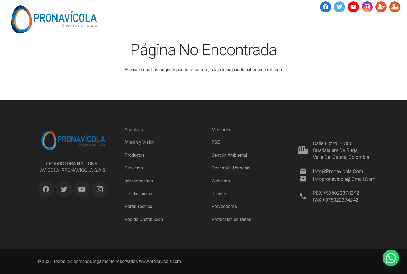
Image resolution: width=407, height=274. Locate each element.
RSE (216, 142)
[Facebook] (325, 6)
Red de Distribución (144, 219)
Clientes (220, 193)
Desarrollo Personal (231, 168)
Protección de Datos (231, 219)
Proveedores (224, 206)
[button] (391, 258)
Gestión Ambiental (229, 155)
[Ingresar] (394, 6)
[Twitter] (339, 6)
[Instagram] (367, 6)
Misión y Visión (139, 142)
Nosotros (134, 129)
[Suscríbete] (381, 6)
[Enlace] (54, 19)
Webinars (221, 180)
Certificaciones (139, 193)
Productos (135, 155)
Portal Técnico (138, 206)
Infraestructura (139, 180)
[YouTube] (353, 6)
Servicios (134, 168)
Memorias (221, 129)
